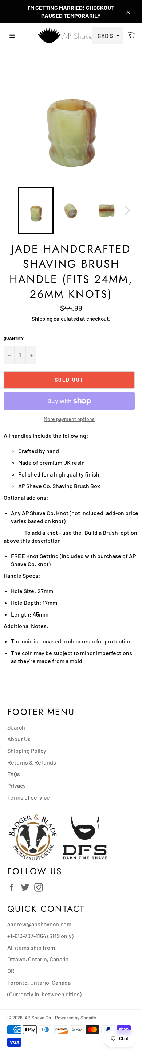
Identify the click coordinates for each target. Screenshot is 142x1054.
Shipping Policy (26, 750)
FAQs (13, 773)
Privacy (16, 785)
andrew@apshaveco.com (39, 924)
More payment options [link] (69, 419)
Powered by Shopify (75, 1017)
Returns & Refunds (31, 762)
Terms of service (28, 797)
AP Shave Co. (38, 1017)
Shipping (42, 318)
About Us (19, 738)
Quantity (14, 338)
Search (16, 727)
